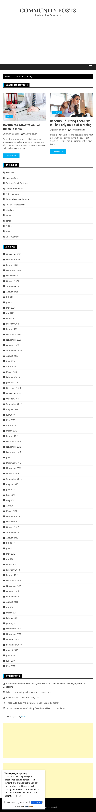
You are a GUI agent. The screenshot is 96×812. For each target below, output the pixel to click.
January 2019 (12, 436)
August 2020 (12, 356)
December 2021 (13, 270)
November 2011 (13, 586)
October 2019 (12, 398)
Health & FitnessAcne (16, 204)
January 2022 (12, 265)
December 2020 (13, 334)
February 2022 (13, 259)
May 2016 (10, 500)
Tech (8, 231)
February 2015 (13, 521)
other (8, 220)
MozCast (24, 717)
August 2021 (12, 291)
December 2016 (13, 463)
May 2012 (10, 553)
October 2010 (12, 639)
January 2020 (12, 382)
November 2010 (13, 634)
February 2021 (13, 323)
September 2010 (14, 644)
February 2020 (13, 377)
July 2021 (10, 297)
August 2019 (12, 409)
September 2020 (14, 350)
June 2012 (11, 548)
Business (10, 172)
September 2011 (14, 596)
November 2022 (13, 254)
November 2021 (13, 275)
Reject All (24, 802)
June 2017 (11, 457)
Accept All (36, 802)
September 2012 (14, 532)
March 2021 (11, 318)
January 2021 (12, 329)
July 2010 (10, 655)
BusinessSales (12, 178)
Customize (10, 802)
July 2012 (10, 543)
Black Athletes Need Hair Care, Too (22, 697)
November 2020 (13, 339)
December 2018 (13, 441)
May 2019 (10, 420)
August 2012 (12, 537)
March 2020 (11, 372)
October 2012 (12, 527)
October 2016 (12, 473)
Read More (11, 155)
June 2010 (11, 660)
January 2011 (12, 623)
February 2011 (13, 618)
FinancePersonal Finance (17, 199)
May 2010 (10, 666)
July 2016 (10, 489)
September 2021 (14, 286)
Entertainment (12, 194)
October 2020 (12, 345)
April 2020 (11, 366)
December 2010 (13, 628)
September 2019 (14, 404)
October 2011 (12, 591)
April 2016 (11, 505)
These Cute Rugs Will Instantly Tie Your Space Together (32, 702)
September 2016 (14, 479)
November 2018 (13, 446)
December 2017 (13, 452)
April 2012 (11, 559)
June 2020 (11, 361)
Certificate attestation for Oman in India (21, 127)
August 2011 (12, 602)
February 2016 (13, 516)
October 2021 (12, 281)
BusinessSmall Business (17, 183)
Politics (9, 226)
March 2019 (11, 430)
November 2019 (13, 393)
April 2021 (11, 313)
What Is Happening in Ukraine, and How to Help (28, 692)
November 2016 (13, 468)
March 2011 (11, 612)
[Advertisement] (48, 37)
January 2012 (12, 575)
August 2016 (12, 484)
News (9, 116)
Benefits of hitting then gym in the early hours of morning (70, 123)
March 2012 (11, 564)
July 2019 (10, 414)
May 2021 (10, 307)
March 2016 (11, 511)
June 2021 (11, 302)
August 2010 (12, 650)
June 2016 (11, 495)
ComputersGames (14, 188)
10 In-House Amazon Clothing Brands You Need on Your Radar (35, 708)
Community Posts (48, 11)
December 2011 (13, 580)
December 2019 (13, 388)
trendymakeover (30, 134)
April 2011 (11, 607)
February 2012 (13, 570)
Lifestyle (57, 112)
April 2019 (11, 425)
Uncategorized (13, 236)
